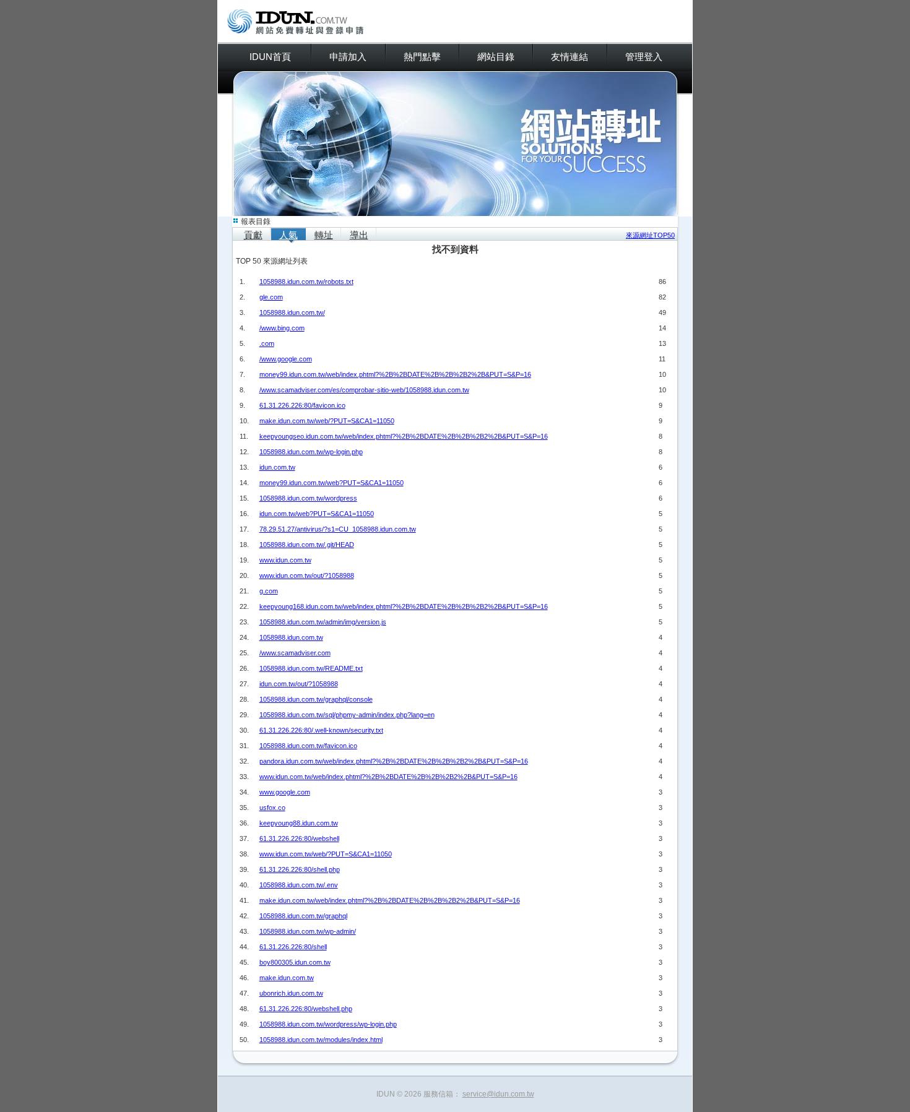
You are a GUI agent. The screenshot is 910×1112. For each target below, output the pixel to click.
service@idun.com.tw (498, 1094)
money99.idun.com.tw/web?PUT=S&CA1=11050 (331, 482)
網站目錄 (495, 56)
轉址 (323, 235)
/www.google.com (285, 359)
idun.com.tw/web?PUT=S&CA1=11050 (316, 513)
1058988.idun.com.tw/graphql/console (316, 699)
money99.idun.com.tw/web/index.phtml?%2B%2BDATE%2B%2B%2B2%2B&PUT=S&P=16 (395, 374)
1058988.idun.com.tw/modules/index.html (321, 1039)
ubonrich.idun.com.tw (291, 993)
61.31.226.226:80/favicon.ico (302, 405)
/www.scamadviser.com (295, 653)
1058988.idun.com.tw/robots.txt (306, 281)
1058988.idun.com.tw (291, 637)
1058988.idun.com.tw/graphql (303, 916)
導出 (359, 235)
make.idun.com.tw (286, 977)
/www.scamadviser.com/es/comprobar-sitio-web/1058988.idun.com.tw (364, 390)
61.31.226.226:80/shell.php (299, 869)
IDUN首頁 (270, 56)
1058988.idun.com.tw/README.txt (311, 668)
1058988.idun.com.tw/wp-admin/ (307, 931)
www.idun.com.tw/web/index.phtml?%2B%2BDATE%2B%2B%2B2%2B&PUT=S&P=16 (388, 776)
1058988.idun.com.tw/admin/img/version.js (322, 622)
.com (266, 343)
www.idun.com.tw (285, 560)
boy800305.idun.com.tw (295, 962)
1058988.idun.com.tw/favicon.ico (308, 745)
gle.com (271, 297)
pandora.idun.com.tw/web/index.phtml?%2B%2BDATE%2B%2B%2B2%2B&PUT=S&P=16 (393, 761)
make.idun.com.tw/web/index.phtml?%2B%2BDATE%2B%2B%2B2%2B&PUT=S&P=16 (389, 900)
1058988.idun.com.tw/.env (298, 885)
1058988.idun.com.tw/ (292, 312)
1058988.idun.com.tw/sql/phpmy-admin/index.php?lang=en (347, 714)
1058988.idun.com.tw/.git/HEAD (306, 544)
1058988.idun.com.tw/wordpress (308, 498)
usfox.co (272, 807)
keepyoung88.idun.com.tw (298, 823)
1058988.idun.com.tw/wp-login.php (311, 451)
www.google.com (284, 792)
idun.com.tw (277, 467)
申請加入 (347, 56)
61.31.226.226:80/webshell (299, 838)
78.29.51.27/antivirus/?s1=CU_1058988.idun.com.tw (337, 529)
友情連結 (569, 56)
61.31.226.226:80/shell (293, 946)
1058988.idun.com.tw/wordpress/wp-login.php (328, 1024)
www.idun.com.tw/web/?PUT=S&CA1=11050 (325, 854)
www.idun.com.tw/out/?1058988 (306, 575)
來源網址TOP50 (650, 235)
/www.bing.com (282, 328)
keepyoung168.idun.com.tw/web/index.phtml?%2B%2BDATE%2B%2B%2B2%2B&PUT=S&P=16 (403, 606)
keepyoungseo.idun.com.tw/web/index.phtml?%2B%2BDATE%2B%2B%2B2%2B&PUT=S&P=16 (403, 436)
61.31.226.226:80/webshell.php (305, 1008)
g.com (268, 591)
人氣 (288, 235)
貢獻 (253, 235)
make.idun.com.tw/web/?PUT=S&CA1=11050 (326, 421)
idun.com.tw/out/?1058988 (298, 683)
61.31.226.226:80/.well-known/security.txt (321, 730)
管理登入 (643, 56)
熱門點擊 (422, 56)
